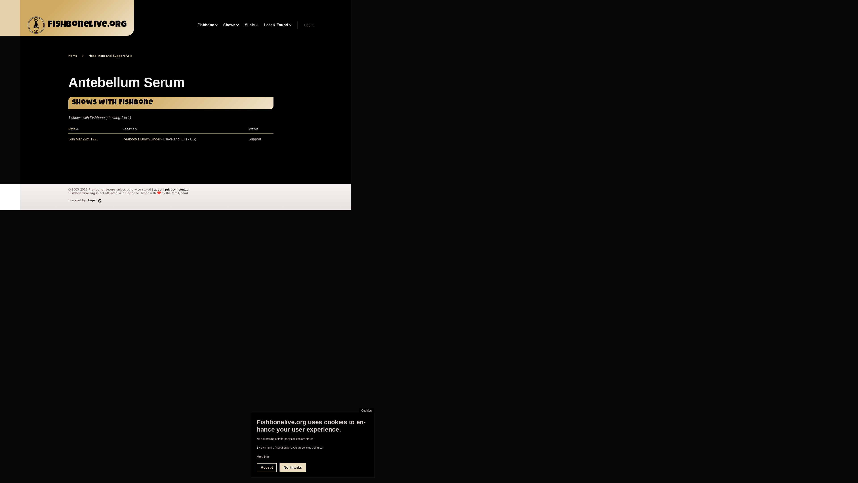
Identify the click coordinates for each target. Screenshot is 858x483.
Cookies (366, 410)
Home (72, 55)
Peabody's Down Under (141, 139)
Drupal (92, 200)
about (158, 189)
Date (73, 129)
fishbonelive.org (87, 25)
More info (263, 456)
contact (184, 189)
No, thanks (293, 467)
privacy (170, 189)
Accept (267, 467)
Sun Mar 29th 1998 (83, 139)
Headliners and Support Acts (110, 55)
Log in (309, 25)
